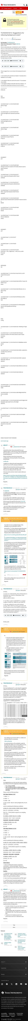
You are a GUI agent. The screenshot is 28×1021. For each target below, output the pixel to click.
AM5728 (18, 44)
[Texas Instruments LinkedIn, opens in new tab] (16, 984)
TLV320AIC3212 (11, 42)
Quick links (3, 968)
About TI (3, 962)
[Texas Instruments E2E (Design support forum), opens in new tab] (21, 984)
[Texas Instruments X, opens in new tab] (12, 984)
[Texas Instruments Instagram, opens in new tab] (2, 984)
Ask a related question (18, 12)
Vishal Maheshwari (7, 39)
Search (24, 5)
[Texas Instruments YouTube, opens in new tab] (26, 984)
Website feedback (5, 1016)
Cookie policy (12, 1013)
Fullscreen (24, 715)
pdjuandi (5, 445)
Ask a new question (23, 12)
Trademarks (19, 1014)
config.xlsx (5, 461)
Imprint (13, 1016)
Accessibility (4, 1013)
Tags (14, 925)
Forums (15, 8)
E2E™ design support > (6, 8)
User (26, 5)
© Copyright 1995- (6, 1019)
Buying (2, 974)
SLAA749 (23, 501)
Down (7, 485)
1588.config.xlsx (8, 741)
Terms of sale (4, 1014)
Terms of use (12, 1014)
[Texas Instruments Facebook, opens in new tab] (7, 984)
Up (4, 485)
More (21, 8)
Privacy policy (20, 1013)
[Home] (8, 5)
